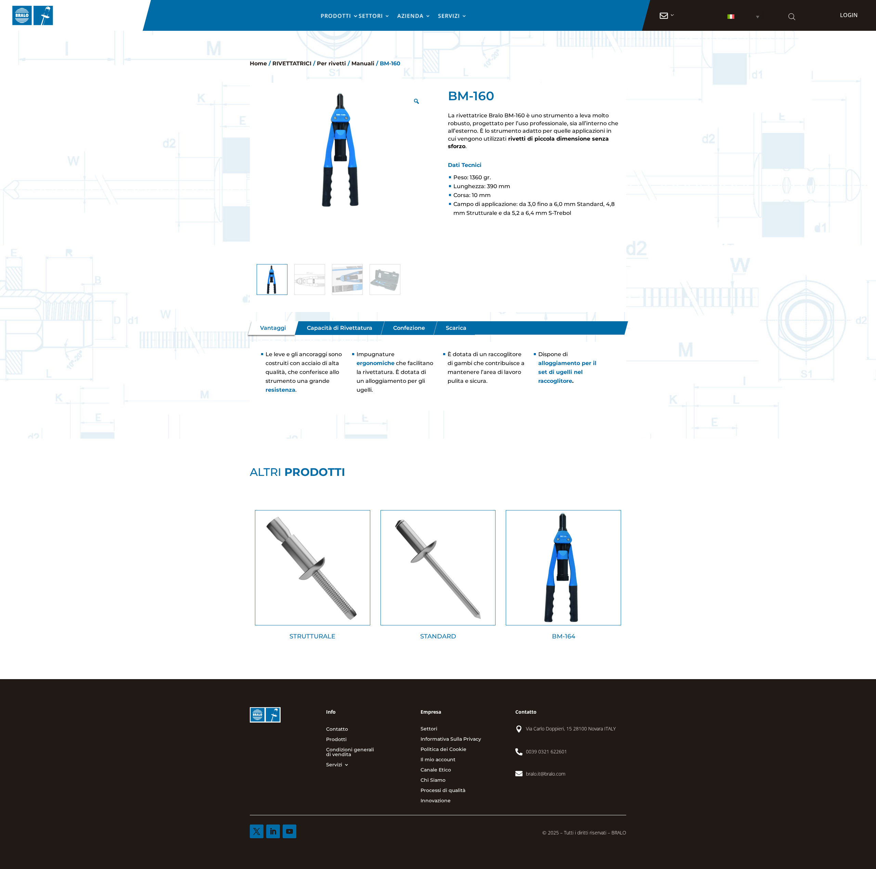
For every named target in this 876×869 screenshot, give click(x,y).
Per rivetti (331, 63)
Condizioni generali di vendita (350, 752)
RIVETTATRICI (291, 63)
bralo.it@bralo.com (545, 773)
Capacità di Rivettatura (339, 328)
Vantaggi (273, 328)
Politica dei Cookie (443, 749)
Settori (371, 16)
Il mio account (438, 760)
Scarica (456, 328)
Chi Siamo (433, 780)
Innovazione (436, 801)
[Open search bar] (791, 16)
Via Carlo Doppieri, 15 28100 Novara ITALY (571, 728)
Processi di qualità (443, 790)
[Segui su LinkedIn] (273, 831)
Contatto (337, 729)
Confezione (409, 328)
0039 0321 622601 (546, 751)
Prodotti (336, 16)
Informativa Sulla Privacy (451, 739)
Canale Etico (436, 770)
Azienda (411, 16)
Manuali (362, 63)
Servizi (449, 16)
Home (258, 63)
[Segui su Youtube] (289, 831)
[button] (735, 17)
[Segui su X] (256, 831)
